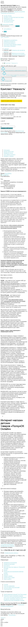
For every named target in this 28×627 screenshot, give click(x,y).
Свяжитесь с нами (9, 577)
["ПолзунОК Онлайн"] (7, 24)
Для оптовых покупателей (11, 587)
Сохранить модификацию (7, 118)
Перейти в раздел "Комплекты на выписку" (13, 12)
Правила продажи (9, 564)
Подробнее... (12, 615)
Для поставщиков (9, 586)
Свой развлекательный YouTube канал (15, 594)
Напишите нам (8, 18)
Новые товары (8, 576)
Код (2, 176)
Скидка (6, 574)
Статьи (8, 21)
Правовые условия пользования (12, 605)
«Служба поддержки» (7, 544)
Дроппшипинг (8, 589)
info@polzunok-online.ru (7, 546)
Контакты (9, 20)
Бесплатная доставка (14, 17)
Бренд (2, 173)
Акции (8, 16)
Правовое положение (10, 562)
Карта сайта (7, 579)
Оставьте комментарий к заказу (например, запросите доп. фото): (14, 112)
